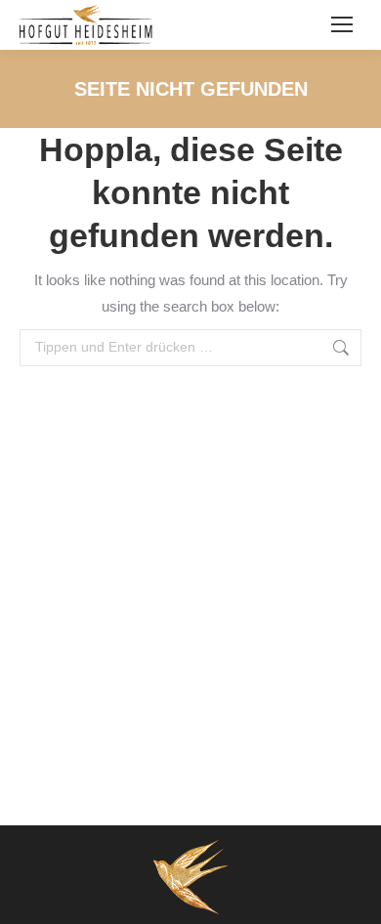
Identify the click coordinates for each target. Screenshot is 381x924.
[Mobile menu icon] (341, 24)
